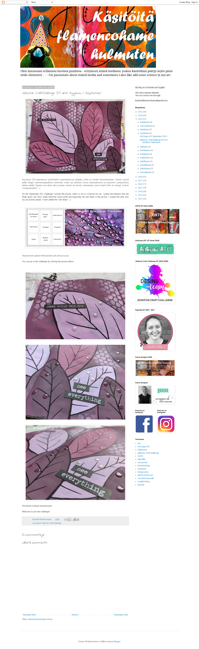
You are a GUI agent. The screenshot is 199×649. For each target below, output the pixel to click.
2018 (140, 177)
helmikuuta (145, 169)
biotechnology (144, 466)
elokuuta (144, 147)
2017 (140, 180)
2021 (140, 112)
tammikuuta (146, 172)
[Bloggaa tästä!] (69, 519)
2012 (140, 199)
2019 (140, 119)
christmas (142, 469)
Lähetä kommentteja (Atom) (40, 619)
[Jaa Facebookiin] (74, 519)
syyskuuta (144, 133)
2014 (140, 191)
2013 (140, 195)
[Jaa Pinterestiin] (77, 519)
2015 (140, 188)
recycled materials (146, 478)
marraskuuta (146, 126)
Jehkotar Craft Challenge (51, 523)
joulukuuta (145, 122)
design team (143, 472)
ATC (139, 443)
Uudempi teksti (29, 615)
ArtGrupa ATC (144, 447)
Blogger (117, 641)
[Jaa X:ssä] (72, 519)
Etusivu (75, 615)
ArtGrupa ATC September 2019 (153, 136)
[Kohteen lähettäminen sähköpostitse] (66, 519)
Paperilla (141, 459)
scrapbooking (144, 481)
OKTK (140, 456)
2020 (140, 115)
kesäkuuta (145, 154)
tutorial (141, 485)
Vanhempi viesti (121, 615)
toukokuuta (145, 158)
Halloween (142, 450)
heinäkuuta (145, 150)
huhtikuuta (145, 161)
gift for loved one (145, 475)
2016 (140, 184)
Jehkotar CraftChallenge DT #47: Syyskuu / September (154, 141)
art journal (37, 523)
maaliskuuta (146, 165)
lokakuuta (144, 129)
